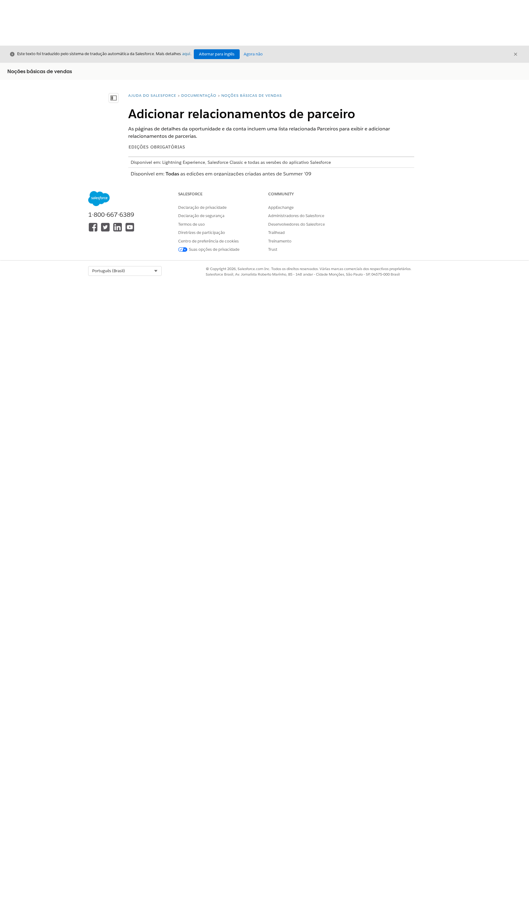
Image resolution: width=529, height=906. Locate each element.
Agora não (253, 54)
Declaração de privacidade (202, 207)
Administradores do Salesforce (296, 215)
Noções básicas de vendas (251, 95)
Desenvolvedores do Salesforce (296, 224)
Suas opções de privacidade (214, 249)
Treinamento (279, 241)
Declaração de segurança (201, 215)
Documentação (198, 95)
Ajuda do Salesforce (152, 95)
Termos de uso (191, 224)
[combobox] (125, 271)
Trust (272, 249)
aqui (186, 53)
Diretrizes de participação (201, 232)
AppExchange (281, 207)
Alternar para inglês (216, 54)
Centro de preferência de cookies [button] (208, 241)
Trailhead (276, 232)
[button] (125, 271)
